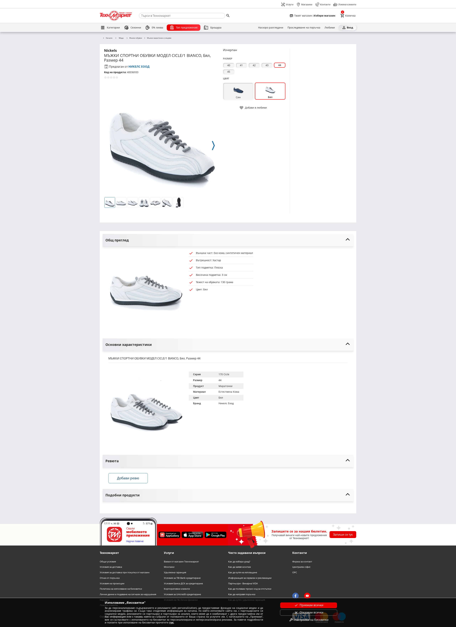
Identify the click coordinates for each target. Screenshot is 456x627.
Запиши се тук (343, 534)
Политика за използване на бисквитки (121, 589)
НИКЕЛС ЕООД (138, 66)
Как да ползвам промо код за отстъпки (249, 589)
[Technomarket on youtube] (307, 596)
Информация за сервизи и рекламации (249, 578)
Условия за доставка (111, 567)
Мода (121, 38)
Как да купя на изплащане (242, 572)
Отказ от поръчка (110, 578)
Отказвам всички (311, 612)
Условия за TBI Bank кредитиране (182, 578)
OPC (294, 572)
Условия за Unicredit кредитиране (182, 594)
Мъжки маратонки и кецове (159, 38)
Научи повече (135, 541)
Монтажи (169, 567)
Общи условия (108, 561)
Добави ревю (128, 478)
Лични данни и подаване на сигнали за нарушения (128, 594)
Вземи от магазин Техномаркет (181, 561)
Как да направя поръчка (241, 594)
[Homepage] (116, 15)
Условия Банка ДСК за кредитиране (183, 583)
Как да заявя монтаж (239, 567)
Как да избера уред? (239, 561)
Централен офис (301, 567)
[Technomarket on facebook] (295, 596)
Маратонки (225, 386)
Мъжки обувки (135, 38)
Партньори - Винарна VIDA (243, 583)
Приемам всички (311, 605)
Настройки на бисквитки (311, 620)
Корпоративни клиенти (177, 589)
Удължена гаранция (175, 572)
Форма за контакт (302, 561)
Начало (109, 38)
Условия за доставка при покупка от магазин (124, 572)
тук (171, 622)
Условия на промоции (112, 583)
